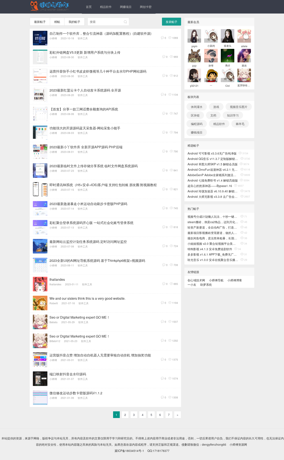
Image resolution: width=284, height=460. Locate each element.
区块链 (195, 115)
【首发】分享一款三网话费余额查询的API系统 (83, 109)
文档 (213, 115)
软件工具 (83, 38)
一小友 (192, 284)
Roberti (53, 303)
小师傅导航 (216, 280)
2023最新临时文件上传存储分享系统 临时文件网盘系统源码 (93, 165)
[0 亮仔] (227, 55)
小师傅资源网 (238, 444)
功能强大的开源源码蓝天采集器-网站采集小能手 (84, 128)
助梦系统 (206, 284)
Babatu (53, 322)
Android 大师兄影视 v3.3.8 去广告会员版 (213, 196)
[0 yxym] (194, 35)
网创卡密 (146, 7)
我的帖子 (74, 22)
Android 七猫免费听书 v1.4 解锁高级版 (213, 180)
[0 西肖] (244, 55)
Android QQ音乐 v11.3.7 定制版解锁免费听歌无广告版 (213, 159)
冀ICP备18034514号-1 (129, 451)
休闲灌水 (197, 107)
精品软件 (106, 7)
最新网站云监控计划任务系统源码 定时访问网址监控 (88, 241)
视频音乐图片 (238, 107)
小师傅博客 (234, 280)
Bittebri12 (54, 341)
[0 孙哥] (211, 55)
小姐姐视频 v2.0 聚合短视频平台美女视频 (213, 243)
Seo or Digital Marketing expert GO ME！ (79, 317)
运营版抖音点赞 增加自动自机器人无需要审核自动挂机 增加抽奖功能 (100, 355)
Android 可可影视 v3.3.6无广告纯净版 (212, 153)
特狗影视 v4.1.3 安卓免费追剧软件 (210, 249)
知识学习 (233, 115)
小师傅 (53, 38)
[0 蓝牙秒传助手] (244, 75)
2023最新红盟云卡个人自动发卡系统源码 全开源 (85, 90)
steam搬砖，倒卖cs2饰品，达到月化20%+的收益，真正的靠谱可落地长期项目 (213, 222)
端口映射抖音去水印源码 (67, 374)
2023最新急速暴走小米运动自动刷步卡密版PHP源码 (88, 203)
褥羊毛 (240, 124)
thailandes (57, 279)
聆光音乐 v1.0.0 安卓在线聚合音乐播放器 (213, 260)
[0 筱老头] (227, 35)
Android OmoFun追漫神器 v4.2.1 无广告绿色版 (213, 169)
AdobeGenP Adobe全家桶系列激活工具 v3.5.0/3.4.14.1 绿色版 (213, 175)
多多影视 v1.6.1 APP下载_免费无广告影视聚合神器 (213, 254)
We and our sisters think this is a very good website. (87, 298)
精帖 (57, 22)
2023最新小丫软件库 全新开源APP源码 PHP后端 (85, 147)
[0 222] (194, 55)
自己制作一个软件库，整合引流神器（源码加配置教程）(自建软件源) (100, 33)
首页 (89, 7)
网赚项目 (126, 7)
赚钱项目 (197, 132)
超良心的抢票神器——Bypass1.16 (210, 186)
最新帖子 (40, 22)
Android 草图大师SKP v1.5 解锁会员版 (213, 164)
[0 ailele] (244, 35)
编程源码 (197, 124)
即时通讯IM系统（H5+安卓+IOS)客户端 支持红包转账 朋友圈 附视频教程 (103, 184)
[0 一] (211, 75)
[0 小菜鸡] (211, 35)
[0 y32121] (194, 75)
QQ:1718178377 (158, 451)
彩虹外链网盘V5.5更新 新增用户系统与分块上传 (84, 52)
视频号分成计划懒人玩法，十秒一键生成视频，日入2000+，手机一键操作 (213, 216)
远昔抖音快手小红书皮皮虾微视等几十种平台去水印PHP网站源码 (97, 71)
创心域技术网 (196, 280)
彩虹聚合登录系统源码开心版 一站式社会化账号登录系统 (91, 222)
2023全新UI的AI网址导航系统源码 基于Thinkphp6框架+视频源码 (97, 260)
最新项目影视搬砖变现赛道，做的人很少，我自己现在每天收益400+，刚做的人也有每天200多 (213, 233)
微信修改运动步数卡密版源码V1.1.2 (75, 393)
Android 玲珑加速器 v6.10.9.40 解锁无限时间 (213, 191)
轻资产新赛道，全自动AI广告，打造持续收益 (213, 227)
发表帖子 (171, 22)
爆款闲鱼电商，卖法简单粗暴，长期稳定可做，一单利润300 (213, 238)
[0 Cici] (227, 75)
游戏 (216, 107)
